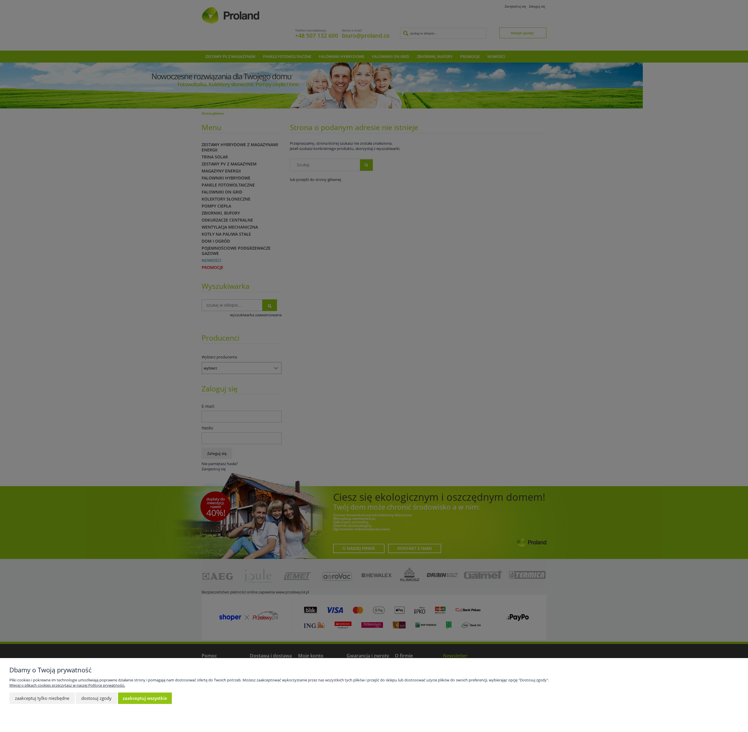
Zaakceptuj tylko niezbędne (42, 698)
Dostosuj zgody (96, 698)
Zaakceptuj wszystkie (145, 698)
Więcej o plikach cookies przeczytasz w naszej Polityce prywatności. (67, 685)
